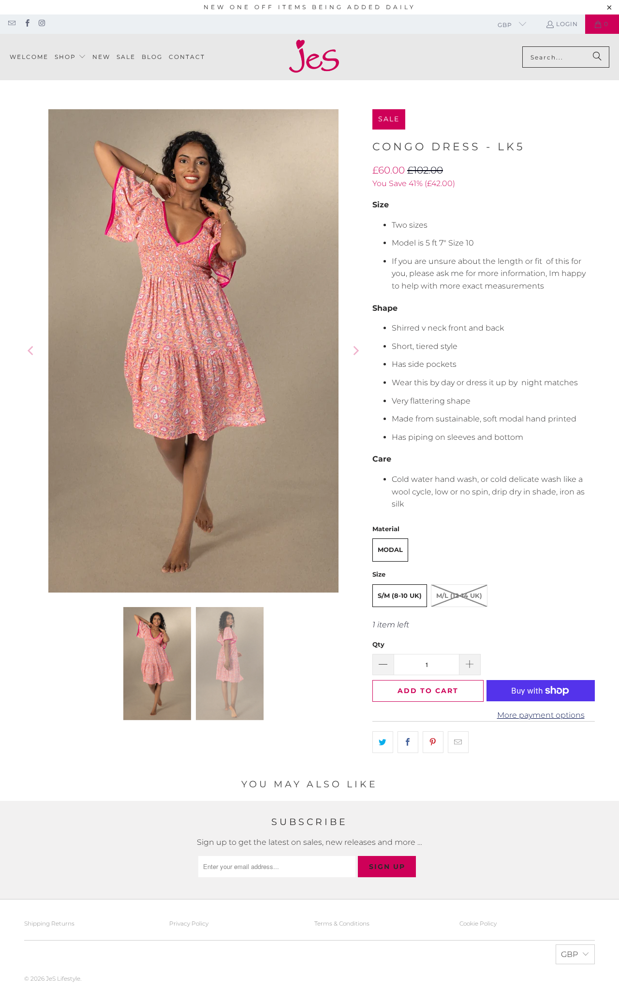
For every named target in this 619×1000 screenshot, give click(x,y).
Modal (390, 549)
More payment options (541, 715)
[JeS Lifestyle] (314, 57)
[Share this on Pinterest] (433, 742)
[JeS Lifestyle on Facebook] (26, 24)
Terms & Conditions (341, 923)
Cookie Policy (478, 923)
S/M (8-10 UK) (400, 595)
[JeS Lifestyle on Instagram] (42, 24)
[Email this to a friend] (458, 742)
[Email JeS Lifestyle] (11, 24)
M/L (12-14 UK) (459, 595)
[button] (70, 57)
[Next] (355, 351)
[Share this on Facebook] (408, 742)
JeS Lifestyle (63, 978)
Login (567, 24)
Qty (378, 644)
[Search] (597, 57)
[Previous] (31, 351)
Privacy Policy (188, 923)
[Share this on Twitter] (382, 742)
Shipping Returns (49, 923)
